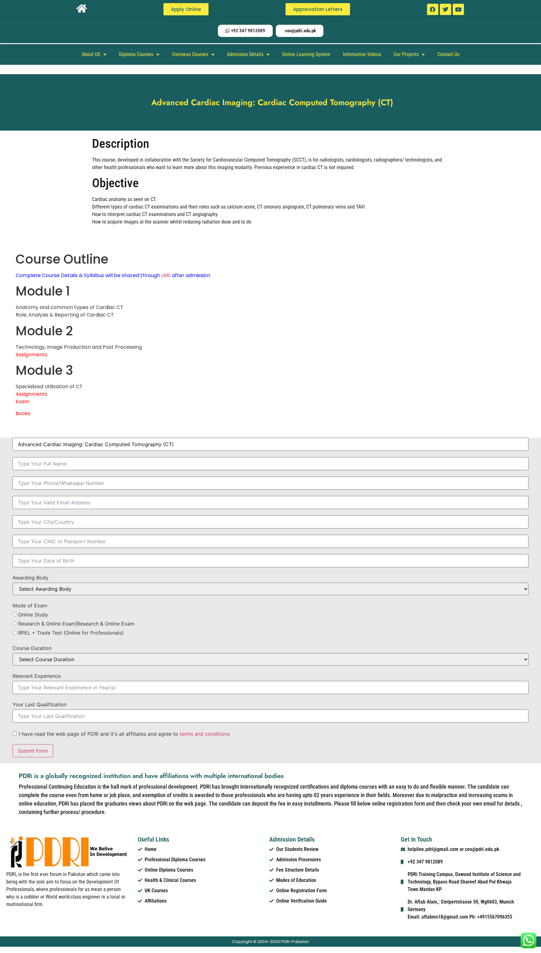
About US (91, 54)
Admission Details (245, 54)
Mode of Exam (30, 605)
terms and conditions (205, 734)
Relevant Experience (37, 675)
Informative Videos (362, 54)
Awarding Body (31, 577)
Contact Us (448, 54)
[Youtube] (458, 9)
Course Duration (32, 648)
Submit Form (33, 751)
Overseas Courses (190, 54)
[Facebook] (432, 9)
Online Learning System (306, 54)
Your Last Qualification (39, 704)
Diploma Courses (136, 54)
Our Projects (406, 54)
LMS (166, 275)
